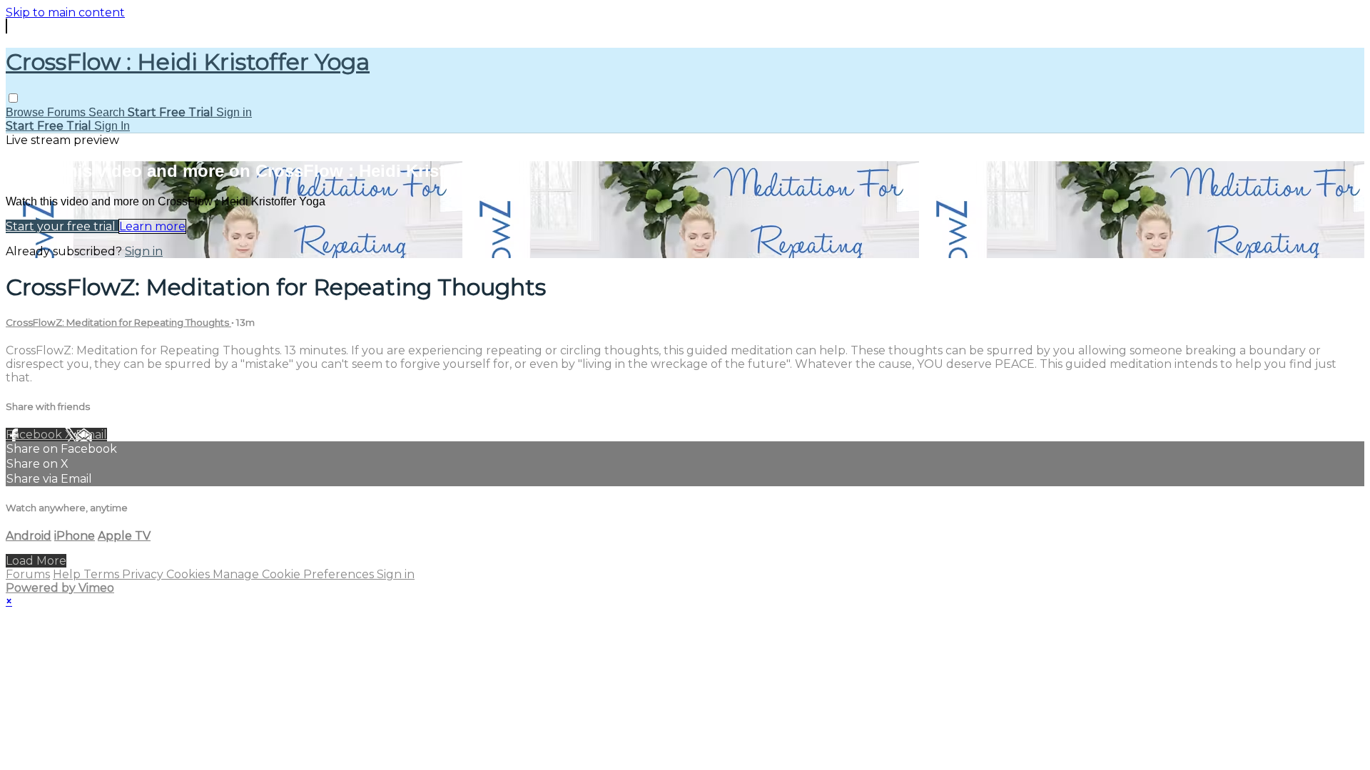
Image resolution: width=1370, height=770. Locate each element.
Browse (26, 112)
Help (68, 574)
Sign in (234, 112)
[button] (13, 98)
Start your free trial (62, 226)
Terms (102, 574)
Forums (67, 112)
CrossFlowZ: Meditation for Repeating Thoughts (118, 322)
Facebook (35, 434)
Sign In (112, 126)
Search (108, 112)
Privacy (144, 574)
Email (91, 434)
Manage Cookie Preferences (295, 574)
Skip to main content (65, 12)
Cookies (189, 574)
